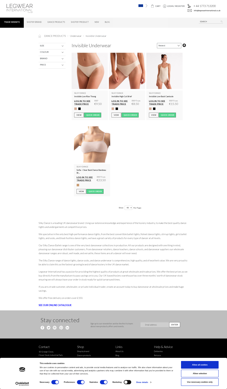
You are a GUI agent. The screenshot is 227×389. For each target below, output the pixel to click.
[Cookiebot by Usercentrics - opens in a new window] (22, 384)
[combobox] (211, 21)
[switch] (80, 382)
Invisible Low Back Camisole (161, 96)
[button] (135, 5)
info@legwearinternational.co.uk (207, 10)
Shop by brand (83, 351)
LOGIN (170, 6)
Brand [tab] (43, 58)
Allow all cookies (200, 365)
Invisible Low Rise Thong (85, 96)
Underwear (76, 35)
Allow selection (200, 373)
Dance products (55, 35)
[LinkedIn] (67, 328)
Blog (117, 355)
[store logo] (32, 8)
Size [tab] (42, 45)
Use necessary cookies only (200, 382)
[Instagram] (55, 328)
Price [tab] (43, 64)
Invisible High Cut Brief (122, 96)
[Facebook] (43, 328)
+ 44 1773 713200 (205, 5)
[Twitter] (49, 328)
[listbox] (89, 109)
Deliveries (158, 351)
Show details (142, 382)
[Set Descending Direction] (184, 45)
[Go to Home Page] (40, 35)
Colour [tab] (44, 52)
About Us (119, 351)
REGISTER (180, 6)
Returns (157, 355)
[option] (75, 108)
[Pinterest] (61, 328)
